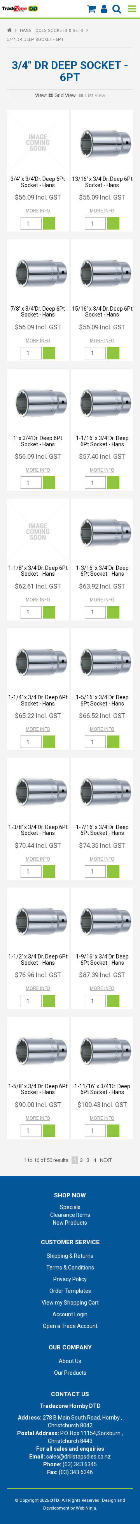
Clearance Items (70, 1215)
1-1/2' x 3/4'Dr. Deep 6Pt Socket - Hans (38, 959)
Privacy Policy (70, 1279)
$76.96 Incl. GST (38, 975)
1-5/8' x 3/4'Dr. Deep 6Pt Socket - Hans (38, 1089)
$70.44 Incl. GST (38, 845)
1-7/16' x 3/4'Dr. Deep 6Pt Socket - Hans (102, 830)
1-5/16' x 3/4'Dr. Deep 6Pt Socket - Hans (102, 700)
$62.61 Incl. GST (38, 586)
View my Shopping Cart (70, 1302)
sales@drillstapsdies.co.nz (78, 1456)
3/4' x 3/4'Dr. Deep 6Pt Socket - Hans (37, 182)
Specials (70, 1207)
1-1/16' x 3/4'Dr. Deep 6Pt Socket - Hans (102, 441)
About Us (70, 1361)
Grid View (65, 95)
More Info (38, 211)
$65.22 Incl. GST (38, 716)
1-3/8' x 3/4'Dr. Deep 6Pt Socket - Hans (38, 830)
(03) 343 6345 (80, 1464)
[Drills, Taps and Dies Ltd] (20, 8)
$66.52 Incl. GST (102, 716)
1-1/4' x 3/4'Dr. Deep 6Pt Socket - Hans (38, 700)
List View (95, 95)
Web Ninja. (86, 1508)
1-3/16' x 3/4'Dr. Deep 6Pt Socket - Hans (102, 571)
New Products (70, 1223)
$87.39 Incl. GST (102, 975)
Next (106, 1160)
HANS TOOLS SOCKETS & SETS (51, 30)
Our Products (70, 1373)
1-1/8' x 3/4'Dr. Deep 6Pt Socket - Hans (38, 571)
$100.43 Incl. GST (102, 1105)
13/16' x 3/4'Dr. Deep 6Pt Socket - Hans (102, 182)
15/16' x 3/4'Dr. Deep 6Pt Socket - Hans (102, 312)
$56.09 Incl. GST (38, 197)
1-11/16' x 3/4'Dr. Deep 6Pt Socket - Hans (102, 1089)
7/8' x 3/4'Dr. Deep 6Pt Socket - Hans (37, 312)
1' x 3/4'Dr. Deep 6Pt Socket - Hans (37, 441)
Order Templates (70, 1291)
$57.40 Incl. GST (102, 456)
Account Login (70, 1314)
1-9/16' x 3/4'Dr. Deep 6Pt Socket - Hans (102, 959)
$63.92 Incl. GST (102, 586)
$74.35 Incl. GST (102, 845)
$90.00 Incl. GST (38, 1105)
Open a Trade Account (70, 1326)
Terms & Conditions (70, 1267)
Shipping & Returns (70, 1256)
